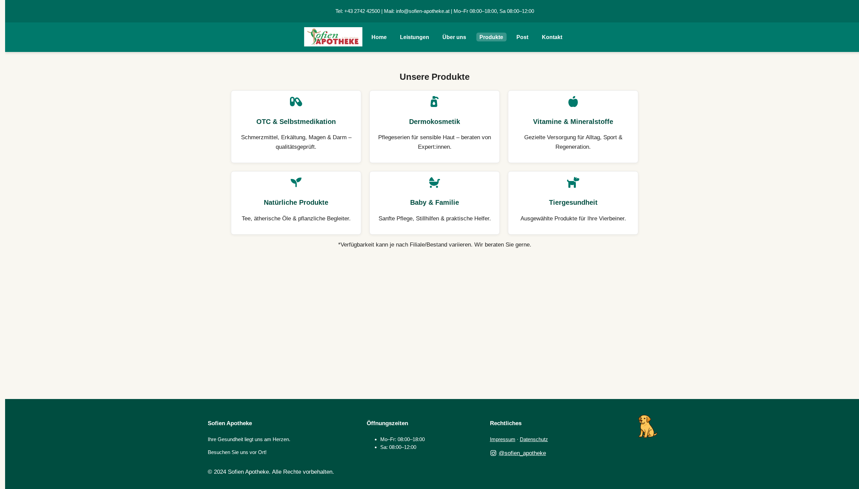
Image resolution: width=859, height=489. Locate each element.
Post (522, 37)
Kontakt (552, 37)
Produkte (491, 37)
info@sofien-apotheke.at (423, 11)
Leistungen (414, 37)
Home (379, 37)
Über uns (454, 37)
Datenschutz (534, 439)
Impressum (502, 439)
